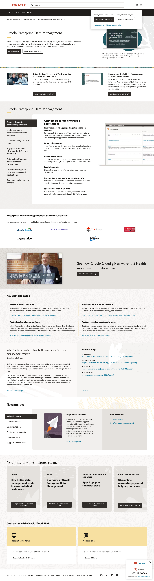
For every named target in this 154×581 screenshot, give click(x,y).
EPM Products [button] (12, 12)
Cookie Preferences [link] (40, 575)
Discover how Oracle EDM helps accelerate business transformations (125, 75)
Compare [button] (25, 12)
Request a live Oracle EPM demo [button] (24, 558)
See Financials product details (130, 505)
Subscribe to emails (68, 575)
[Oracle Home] (19, 5)
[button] (9, 5)
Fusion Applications (29, 19)
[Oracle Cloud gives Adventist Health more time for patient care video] (34, 268)
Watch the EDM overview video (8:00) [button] (96, 335)
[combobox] (77, 5)
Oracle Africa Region (13, 19)
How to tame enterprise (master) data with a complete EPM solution (107, 369)
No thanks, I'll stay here (125, 19)
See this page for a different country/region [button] (107, 25)
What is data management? (123, 423)
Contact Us (90, 575)
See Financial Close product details (95, 504)
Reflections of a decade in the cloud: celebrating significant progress (108, 356)
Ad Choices (51, 575)
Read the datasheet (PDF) (32, 51)
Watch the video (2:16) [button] (86, 274)
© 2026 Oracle (11, 575)
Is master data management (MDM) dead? (98, 375)
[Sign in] (141, 5)
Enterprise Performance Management (50, 19)
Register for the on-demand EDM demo (23, 504)
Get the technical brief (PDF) (119, 94)
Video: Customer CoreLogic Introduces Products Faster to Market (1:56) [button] (108, 315)
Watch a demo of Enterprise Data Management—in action (32, 335)
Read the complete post (15, 390)
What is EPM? (118, 419)
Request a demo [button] (13, 51)
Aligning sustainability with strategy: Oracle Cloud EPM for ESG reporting (109, 363)
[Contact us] (145, 5)
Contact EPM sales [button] (91, 558)
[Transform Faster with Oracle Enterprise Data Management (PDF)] (124, 38)
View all (85, 390)
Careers (58, 575)
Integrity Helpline (80, 575)
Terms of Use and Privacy (26, 575)
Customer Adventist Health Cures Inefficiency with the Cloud (33, 315)
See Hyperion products (74, 441)
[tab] (21, 123)
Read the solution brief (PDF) (44, 94)
